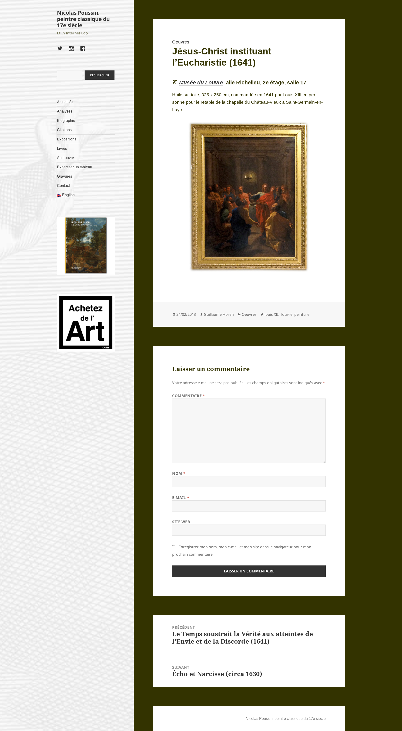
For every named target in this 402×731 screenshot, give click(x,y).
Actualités (65, 102)
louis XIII (272, 314)
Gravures (64, 176)
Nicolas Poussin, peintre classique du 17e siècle (83, 19)
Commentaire (188, 395)
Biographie (66, 121)
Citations (64, 130)
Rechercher (99, 75)
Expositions (66, 139)
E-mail (180, 497)
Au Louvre (65, 158)
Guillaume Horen (219, 314)
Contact (63, 186)
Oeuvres (180, 42)
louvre (286, 314)
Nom (178, 473)
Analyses (64, 111)
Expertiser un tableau (74, 167)
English (68, 195)
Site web (181, 521)
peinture (301, 314)
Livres (62, 148)
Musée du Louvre (201, 83)
